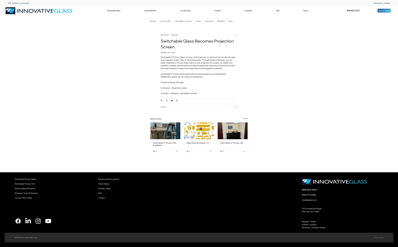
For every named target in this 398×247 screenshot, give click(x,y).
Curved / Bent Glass (23, 198)
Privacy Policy (379, 237)
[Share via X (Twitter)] (167, 100)
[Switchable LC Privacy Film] (233, 130)
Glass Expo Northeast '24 (198, 143)
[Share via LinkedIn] (172, 100)
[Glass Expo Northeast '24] (199, 130)
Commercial (209, 21)
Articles (387, 3)
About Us (15, 3)
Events (198, 21)
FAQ (9, 3)
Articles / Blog (104, 188)
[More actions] (236, 35)
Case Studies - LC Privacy (183, 21)
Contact (101, 198)
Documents (24, 3)
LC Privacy (164, 93)
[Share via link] (177, 100)
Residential (221, 21)
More (230, 21)
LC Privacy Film (165, 21)
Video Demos (378, 3)
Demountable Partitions (25, 188)
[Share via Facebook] (162, 100)
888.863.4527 (353, 10)
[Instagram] (38, 221)
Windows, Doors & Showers (26, 193)
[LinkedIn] (28, 221)
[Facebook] (18, 221)
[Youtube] (48, 221)
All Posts (153, 21)
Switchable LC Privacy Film (231, 143)
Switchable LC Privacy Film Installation (164, 144)
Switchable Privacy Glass (25, 179)
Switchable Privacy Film (25, 184)
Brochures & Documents (108, 179)
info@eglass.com (309, 200)
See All (245, 118)
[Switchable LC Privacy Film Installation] (165, 130)
